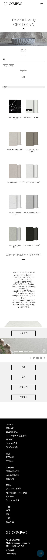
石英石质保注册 (13, 475)
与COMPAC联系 (12, 500)
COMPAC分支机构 (13, 489)
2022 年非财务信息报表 (16, 435)
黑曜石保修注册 (13, 471)
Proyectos (23, 71)
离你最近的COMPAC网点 (16, 493)
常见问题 (10, 496)
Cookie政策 (11, 554)
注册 (8, 510)
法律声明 (10, 550)
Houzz (41, 358)
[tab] (5, 66)
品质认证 (10, 461)
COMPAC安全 (11, 443)
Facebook (30, 358)
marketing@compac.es (20, 543)
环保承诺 (10, 457)
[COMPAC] (13, 4)
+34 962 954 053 (16, 546)
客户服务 (10, 467)
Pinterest (45, 358)
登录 (8, 514)
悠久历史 (10, 428)
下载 (8, 507)
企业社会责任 (12, 432)
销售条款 (10, 479)
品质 (8, 454)
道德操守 (10, 439)
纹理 (23, 77)
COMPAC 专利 (12, 447)
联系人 (9, 485)
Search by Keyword (4, 59)
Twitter (34, 358)
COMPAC (10, 424)
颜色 (5, 66)
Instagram (37, 358)
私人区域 (10, 522)
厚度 (11, 66)
